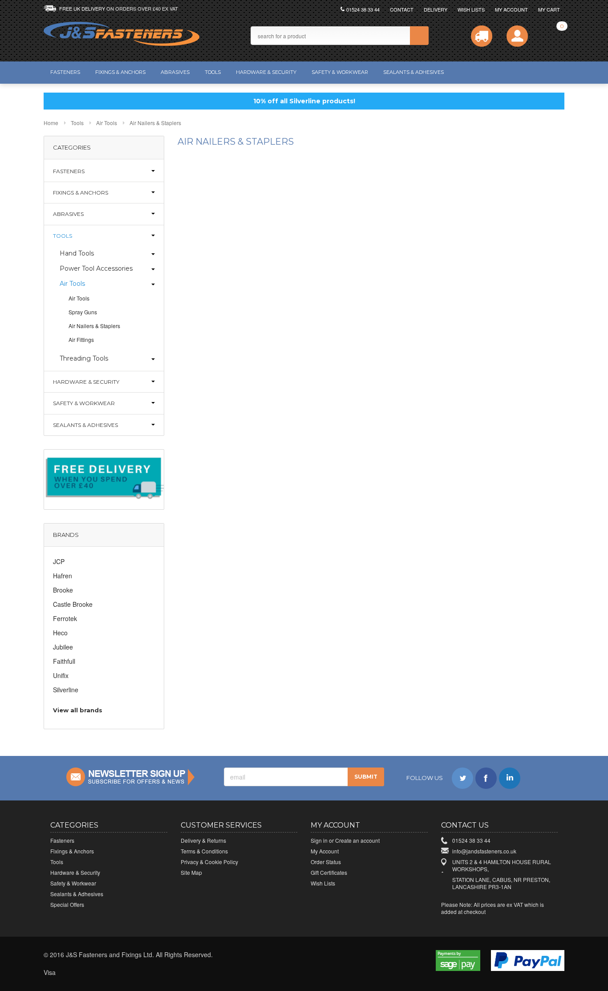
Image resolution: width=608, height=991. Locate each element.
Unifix (61, 675)
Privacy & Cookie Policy (209, 861)
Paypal (168, 973)
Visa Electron (70, 973)
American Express (129, 973)
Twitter (462, 778)
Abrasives (175, 72)
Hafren (62, 575)
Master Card (90, 973)
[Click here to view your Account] (517, 36)
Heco (60, 632)
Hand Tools (77, 253)
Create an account (357, 840)
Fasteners (65, 72)
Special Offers (67, 904)
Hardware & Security (266, 72)
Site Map (191, 872)
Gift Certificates (329, 872)
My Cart (549, 9)
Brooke (63, 589)
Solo (149, 973)
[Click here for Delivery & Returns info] (481, 36)
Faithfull (64, 661)
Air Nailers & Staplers (94, 325)
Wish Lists (471, 9)
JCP (59, 561)
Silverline (65, 689)
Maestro (110, 973)
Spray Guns (83, 312)
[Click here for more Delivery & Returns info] (104, 478)
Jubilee (63, 646)
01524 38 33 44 (363, 9)
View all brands (77, 710)
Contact (401, 9)
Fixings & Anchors (120, 72)
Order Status (326, 861)
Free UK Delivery (118, 8)
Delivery (435, 9)
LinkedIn (509, 778)
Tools (213, 72)
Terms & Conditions (204, 851)
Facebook (486, 778)
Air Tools (106, 122)
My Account (511, 9)
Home (51, 122)
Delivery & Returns (203, 840)
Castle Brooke (73, 604)
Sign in (319, 840)
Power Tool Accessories (96, 268)
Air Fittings (81, 339)
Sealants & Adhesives (413, 72)
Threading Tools (84, 358)
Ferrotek (65, 618)
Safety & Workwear (340, 72)
